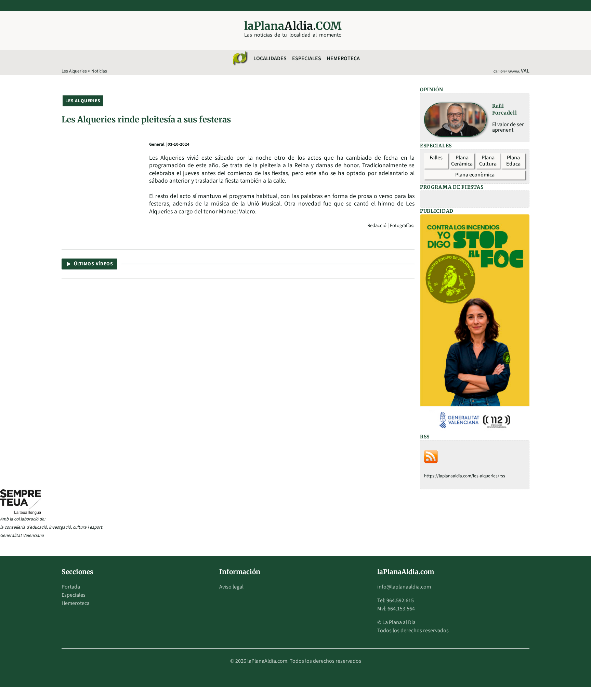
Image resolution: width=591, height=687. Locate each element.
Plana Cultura (488, 161)
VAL (525, 71)
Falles (436, 157)
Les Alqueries (74, 71)
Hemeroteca (343, 58)
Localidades (270, 58)
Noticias (99, 71)
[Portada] (240, 58)
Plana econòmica (475, 175)
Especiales (306, 58)
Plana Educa (513, 161)
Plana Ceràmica (462, 161)
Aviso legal (231, 587)
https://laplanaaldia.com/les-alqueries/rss (464, 476)
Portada (71, 587)
